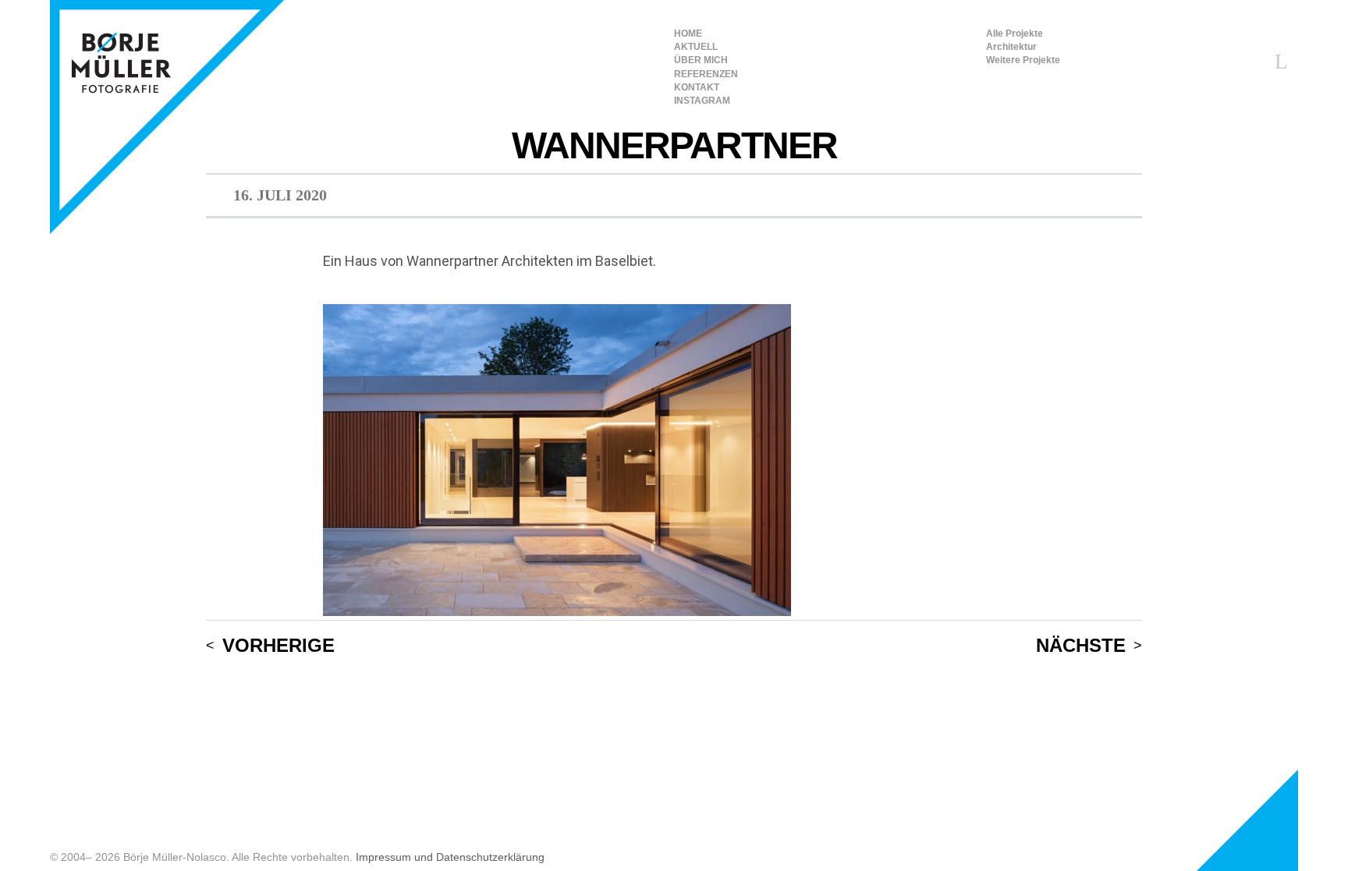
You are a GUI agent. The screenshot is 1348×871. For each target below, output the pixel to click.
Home (688, 33)
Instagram (702, 100)
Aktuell (696, 46)
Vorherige (278, 646)
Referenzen (706, 74)
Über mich (701, 60)
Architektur (1011, 46)
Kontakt (696, 87)
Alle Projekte (1014, 33)
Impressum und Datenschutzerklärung (450, 857)
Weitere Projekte (1023, 60)
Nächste (1081, 646)
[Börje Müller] (167, 117)
